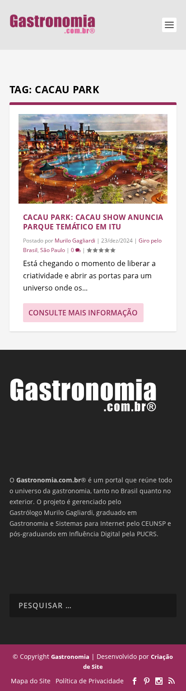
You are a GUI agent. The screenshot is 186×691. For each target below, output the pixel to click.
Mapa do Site (31, 681)
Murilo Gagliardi (75, 240)
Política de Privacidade (90, 681)
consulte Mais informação (83, 313)
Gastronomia (70, 657)
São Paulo (52, 250)
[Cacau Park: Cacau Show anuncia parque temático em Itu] (93, 159)
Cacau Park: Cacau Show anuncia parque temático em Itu (93, 222)
